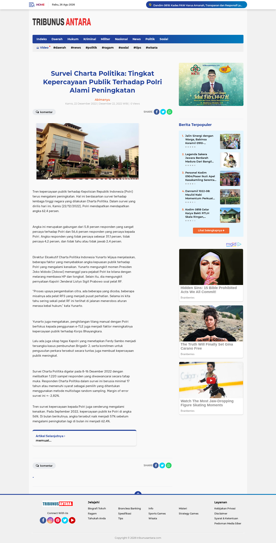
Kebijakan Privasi (224, 508)
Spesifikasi (124, 513)
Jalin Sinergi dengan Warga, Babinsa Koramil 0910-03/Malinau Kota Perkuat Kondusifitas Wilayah (199, 139)
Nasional (121, 39)
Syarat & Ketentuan (226, 518)
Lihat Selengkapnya (210, 230)
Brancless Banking (129, 508)
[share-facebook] (156, 112)
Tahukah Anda (97, 518)
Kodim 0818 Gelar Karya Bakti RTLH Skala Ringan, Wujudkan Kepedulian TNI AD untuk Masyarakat (200, 213)
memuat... (44, 440)
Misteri (183, 508)
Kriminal (89, 39)
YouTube (75, 525)
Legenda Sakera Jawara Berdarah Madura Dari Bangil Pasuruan (198, 158)
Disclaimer (220, 513)
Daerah (57, 39)
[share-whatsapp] (169, 112)
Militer (105, 39)
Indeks (42, 39)
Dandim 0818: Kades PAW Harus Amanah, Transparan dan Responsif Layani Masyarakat (198, 4)
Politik (150, 39)
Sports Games (157, 513)
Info (151, 508)
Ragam (109, 47)
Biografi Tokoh (97, 508)
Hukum (73, 39)
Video (44, 47)
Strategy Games (188, 513)
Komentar (46, 112)
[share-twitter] (163, 112)
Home (40, 4)
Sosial (164, 39)
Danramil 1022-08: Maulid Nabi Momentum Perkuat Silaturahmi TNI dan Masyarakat (199, 194)
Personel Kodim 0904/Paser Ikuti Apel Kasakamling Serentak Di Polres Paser (200, 176)
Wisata (153, 47)
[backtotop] (138, 494)
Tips (138, 47)
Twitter (67, 525)
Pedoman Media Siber (227, 523)
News (137, 39)
